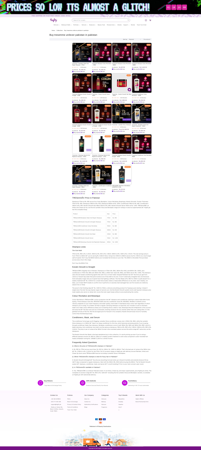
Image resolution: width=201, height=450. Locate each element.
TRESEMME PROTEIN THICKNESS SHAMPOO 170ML (121, 186)
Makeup (103, 401)
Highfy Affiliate (140, 399)
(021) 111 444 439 (55, 401)
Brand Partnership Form (142, 401)
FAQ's (68, 399)
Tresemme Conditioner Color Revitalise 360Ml (141, 156)
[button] (150, 20)
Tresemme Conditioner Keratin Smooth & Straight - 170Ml (101, 125)
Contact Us (87, 401)
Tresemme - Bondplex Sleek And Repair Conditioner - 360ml (140, 125)
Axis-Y (120, 407)
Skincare (103, 399)
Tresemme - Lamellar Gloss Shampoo (121, 124)
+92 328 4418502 (55, 399)
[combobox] (101, 20)
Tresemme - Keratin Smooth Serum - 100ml (101, 95)
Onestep (120, 401)
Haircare (103, 404)
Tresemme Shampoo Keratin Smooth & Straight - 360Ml (82, 125)
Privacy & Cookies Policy (74, 404)
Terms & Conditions (72, 407)
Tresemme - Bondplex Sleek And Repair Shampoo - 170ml (80, 64)
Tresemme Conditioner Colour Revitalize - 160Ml (139, 95)
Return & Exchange (72, 401)
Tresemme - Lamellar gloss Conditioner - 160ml (102, 186)
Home (53, 30)
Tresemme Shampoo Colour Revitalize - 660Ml (141, 64)
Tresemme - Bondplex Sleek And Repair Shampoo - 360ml (80, 186)
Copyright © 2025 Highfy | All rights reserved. (100, 448)
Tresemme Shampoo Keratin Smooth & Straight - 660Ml (122, 156)
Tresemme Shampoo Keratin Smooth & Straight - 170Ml (82, 95)
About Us (86, 399)
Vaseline (120, 404)
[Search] (128, 20)
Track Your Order (72, 409)
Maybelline (121, 399)
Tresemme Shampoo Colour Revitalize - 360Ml (121, 64)
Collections (60, 30)
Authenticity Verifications (91, 404)
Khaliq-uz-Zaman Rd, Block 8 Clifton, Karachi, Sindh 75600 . (57, 409)
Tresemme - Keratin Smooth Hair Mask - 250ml (122, 95)
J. (119, 409)
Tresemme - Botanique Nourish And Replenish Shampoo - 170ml (101, 156)
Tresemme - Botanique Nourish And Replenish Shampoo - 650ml (81, 156)
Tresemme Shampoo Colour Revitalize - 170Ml (101, 64)
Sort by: (125, 39)
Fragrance (104, 407)
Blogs (85, 407)
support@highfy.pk (55, 404)
